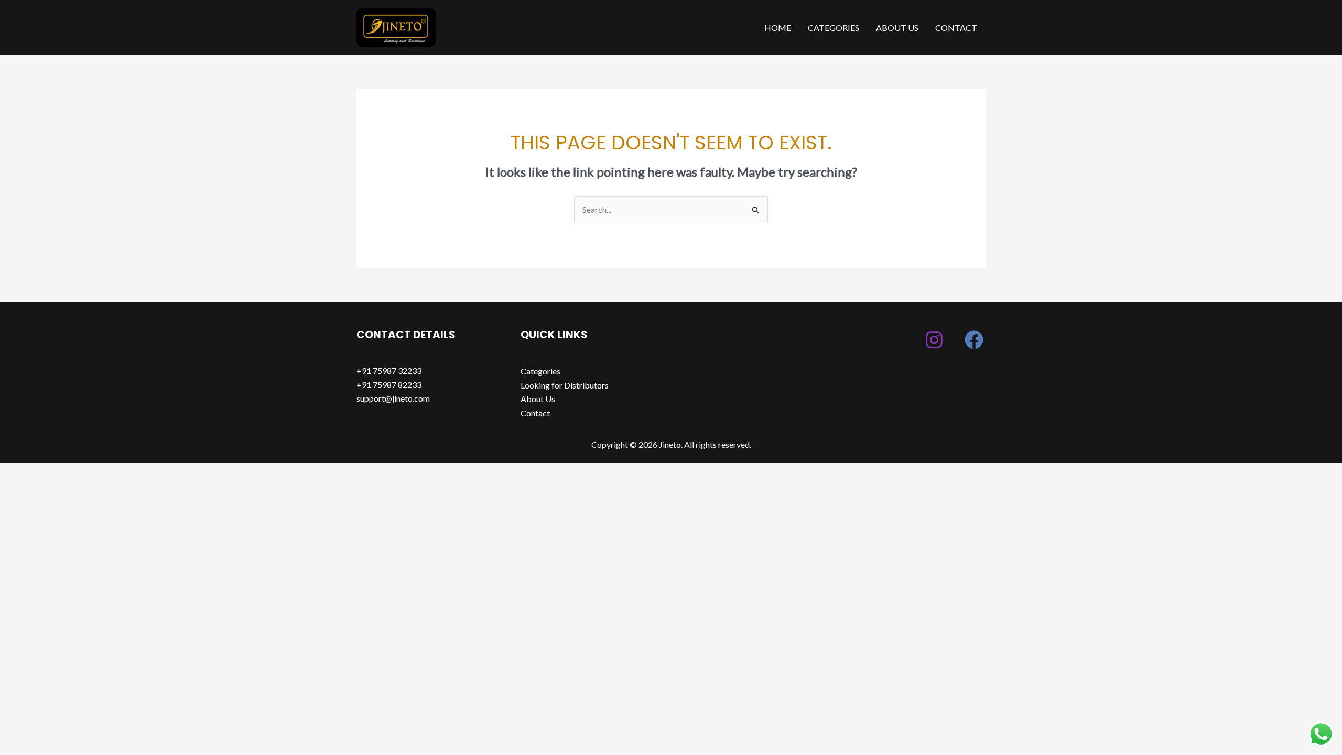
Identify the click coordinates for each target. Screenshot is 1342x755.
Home (777, 28)
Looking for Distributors (565, 385)
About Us (897, 28)
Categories (833, 28)
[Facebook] (974, 339)
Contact (956, 28)
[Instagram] (934, 339)
